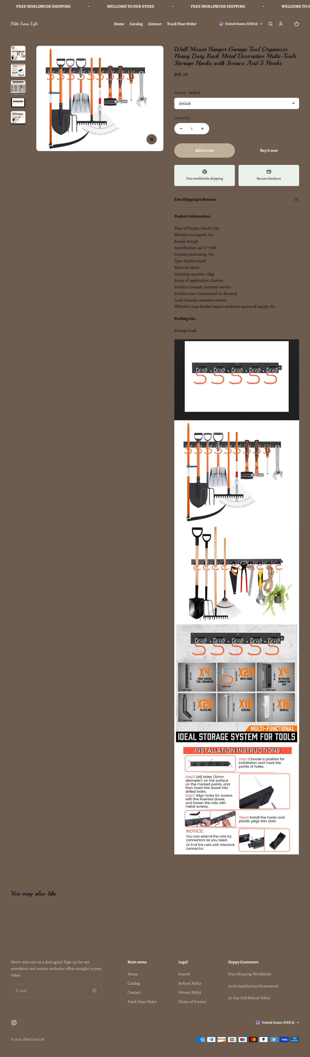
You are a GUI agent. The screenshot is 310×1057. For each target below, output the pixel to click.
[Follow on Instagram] (14, 1023)
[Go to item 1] (18, 54)
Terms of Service (192, 1001)
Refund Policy (189, 983)
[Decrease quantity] (181, 128)
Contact (155, 24)
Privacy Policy (189, 992)
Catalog (136, 24)
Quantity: (182, 117)
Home (119, 24)
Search (184, 974)
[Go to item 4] (18, 103)
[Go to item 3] (18, 88)
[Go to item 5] (18, 118)
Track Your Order (181, 24)
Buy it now (269, 150)
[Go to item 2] (18, 71)
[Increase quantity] (202, 128)
